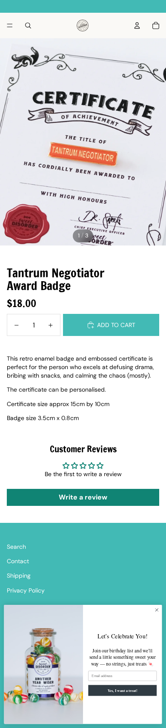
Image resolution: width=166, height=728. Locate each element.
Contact (18, 561)
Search (16, 546)
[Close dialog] (156, 610)
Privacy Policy (26, 590)
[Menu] (10, 25)
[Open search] (28, 25)
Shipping (19, 575)
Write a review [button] (83, 497)
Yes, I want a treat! (122, 690)
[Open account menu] (137, 25)
